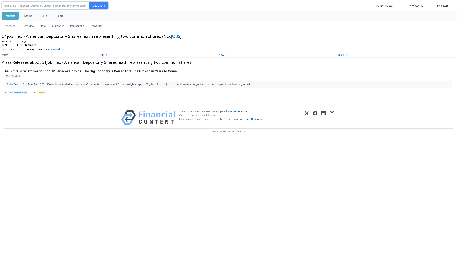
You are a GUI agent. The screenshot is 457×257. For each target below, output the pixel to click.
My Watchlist (415, 5)
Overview (28, 25)
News (43, 25)
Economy (41, 93)
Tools (59, 15)
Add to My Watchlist (53, 49)
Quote (103, 54)
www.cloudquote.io (239, 111)
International (77, 25)
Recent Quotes (385, 5)
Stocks (28, 15)
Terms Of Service (253, 118)
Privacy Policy (231, 118)
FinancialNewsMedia (17, 93)
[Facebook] (315, 117)
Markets (10, 15)
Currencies (58, 25)
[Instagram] (332, 117)
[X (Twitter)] (306, 117)
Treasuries (96, 25)
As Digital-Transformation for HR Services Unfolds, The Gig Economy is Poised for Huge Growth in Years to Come (91, 71)
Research (342, 54)
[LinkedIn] (323, 117)
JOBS (175, 36)
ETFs (44, 15)
